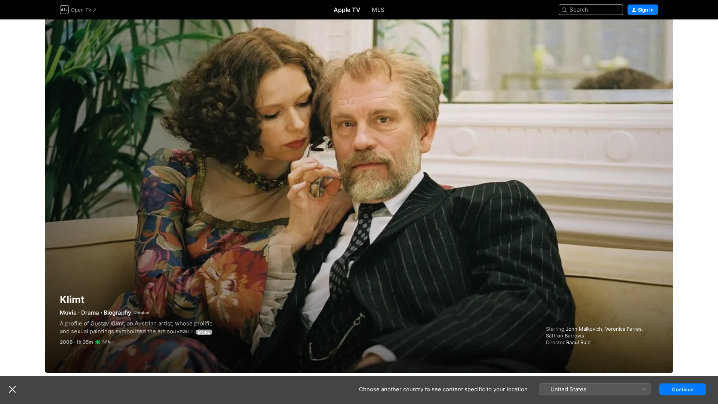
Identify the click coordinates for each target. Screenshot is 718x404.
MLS (378, 9)
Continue (683, 389)
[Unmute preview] (653, 34)
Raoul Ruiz (578, 342)
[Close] (12, 389)
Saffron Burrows (565, 336)
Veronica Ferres (623, 329)
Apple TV (347, 9)
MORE (204, 332)
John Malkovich (584, 329)
